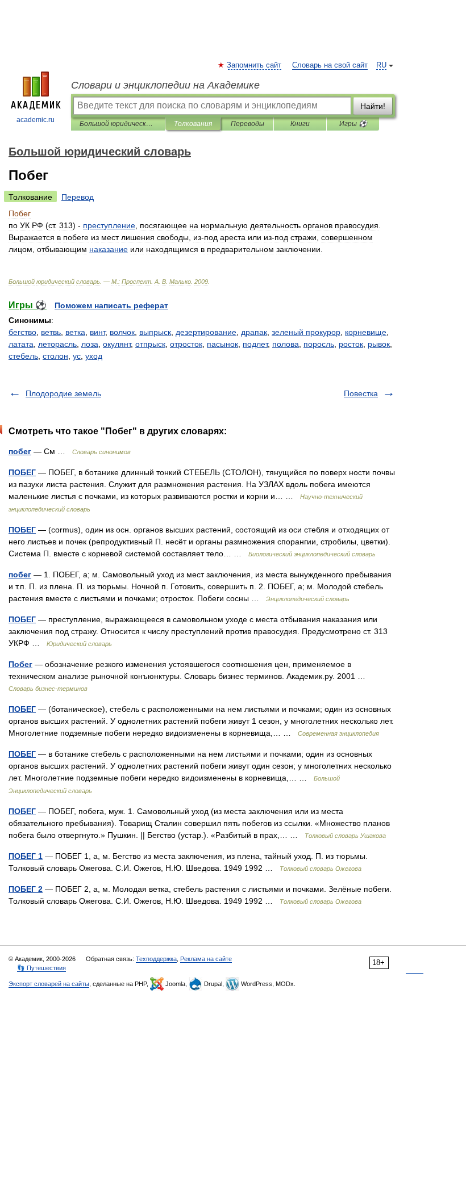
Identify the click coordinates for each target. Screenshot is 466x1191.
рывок (379, 344)
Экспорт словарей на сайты (49, 983)
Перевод (77, 197)
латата (21, 344)
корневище (365, 332)
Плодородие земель (63, 393)
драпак (254, 332)
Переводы (247, 124)
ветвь (51, 332)
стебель (23, 355)
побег (20, 451)
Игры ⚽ (353, 124)
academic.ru (35, 120)
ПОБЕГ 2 (26, 889)
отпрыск (150, 344)
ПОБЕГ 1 (26, 856)
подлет (255, 344)
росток (351, 344)
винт (97, 332)
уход (93, 355)
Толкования (193, 124)
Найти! (372, 106)
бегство (22, 332)
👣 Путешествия (41, 967)
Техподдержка (156, 958)
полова (285, 344)
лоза (89, 344)
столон (55, 355)
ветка (75, 332)
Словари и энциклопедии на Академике (165, 85)
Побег (20, 664)
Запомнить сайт (254, 65)
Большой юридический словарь (118, 124)
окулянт (117, 344)
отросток (186, 344)
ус (77, 355)
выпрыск (155, 332)
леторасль (57, 344)
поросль (318, 344)
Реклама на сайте (206, 958)
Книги (300, 124)
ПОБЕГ (22, 472)
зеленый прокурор (306, 332)
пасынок (222, 344)
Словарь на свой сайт (330, 65)
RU (381, 65)
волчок (122, 332)
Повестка (361, 393)
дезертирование (206, 332)
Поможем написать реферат (111, 305)
